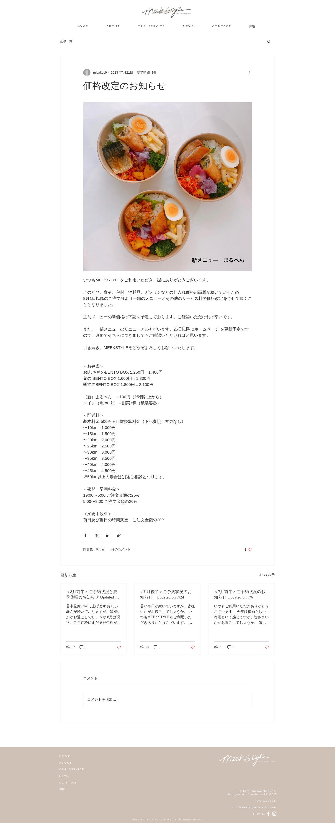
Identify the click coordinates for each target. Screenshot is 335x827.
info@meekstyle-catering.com (255, 807)
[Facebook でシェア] (85, 535)
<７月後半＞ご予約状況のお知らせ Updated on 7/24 (166, 594)
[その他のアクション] (249, 72)
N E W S (64, 776)
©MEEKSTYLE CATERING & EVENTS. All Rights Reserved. (167, 819)
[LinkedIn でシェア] (108, 535)
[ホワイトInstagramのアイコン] (274, 814)
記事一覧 (66, 41)
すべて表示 (267, 575)
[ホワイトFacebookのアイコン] (268, 814)
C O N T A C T (67, 782)
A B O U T (65, 762)
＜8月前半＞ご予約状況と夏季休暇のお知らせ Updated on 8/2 (92, 594)
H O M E (64, 756)
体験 (62, 789)
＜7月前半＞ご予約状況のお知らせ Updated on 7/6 (239, 594)
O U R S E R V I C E (71, 769)
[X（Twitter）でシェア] (96, 535)
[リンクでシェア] (119, 535)
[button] (269, 41)
